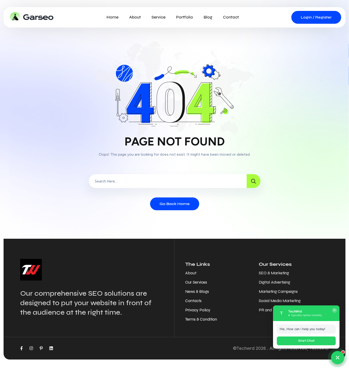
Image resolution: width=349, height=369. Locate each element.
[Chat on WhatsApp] (337, 357)
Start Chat (306, 341)
